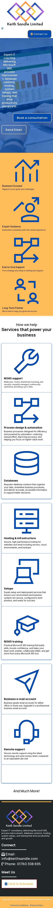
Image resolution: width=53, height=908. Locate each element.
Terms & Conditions (19, 905)
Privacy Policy (36, 905)
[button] (2, 28)
